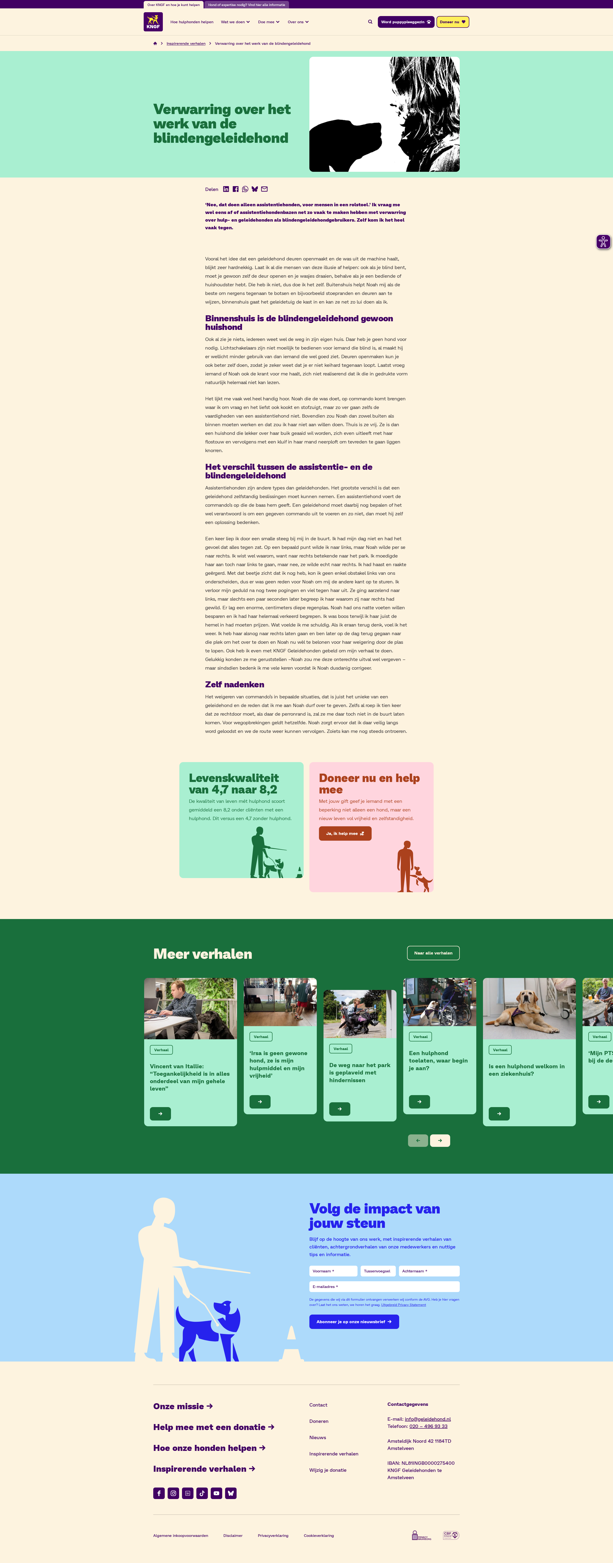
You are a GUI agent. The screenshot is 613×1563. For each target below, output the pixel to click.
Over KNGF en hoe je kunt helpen (174, 5)
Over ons (296, 21)
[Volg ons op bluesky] (231, 1493)
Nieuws (317, 1437)
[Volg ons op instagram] (173, 1493)
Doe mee (266, 21)
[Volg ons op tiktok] (202, 1493)
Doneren (319, 1421)
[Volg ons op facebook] (159, 1493)
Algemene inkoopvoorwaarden (180, 1535)
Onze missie (178, 1405)
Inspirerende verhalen (186, 43)
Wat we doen (233, 21)
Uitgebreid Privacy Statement (403, 1305)
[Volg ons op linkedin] (187, 1493)
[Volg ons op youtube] (216, 1493)
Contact (318, 1405)
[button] (418, 1140)
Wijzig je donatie (327, 1470)
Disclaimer (233, 1535)
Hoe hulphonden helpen (191, 21)
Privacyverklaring (273, 1535)
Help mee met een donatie (209, 1426)
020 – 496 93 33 (428, 1426)
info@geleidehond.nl (428, 1419)
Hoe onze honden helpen (205, 1447)
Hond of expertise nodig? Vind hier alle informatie (246, 5)
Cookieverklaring (319, 1535)
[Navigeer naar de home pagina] (155, 43)
